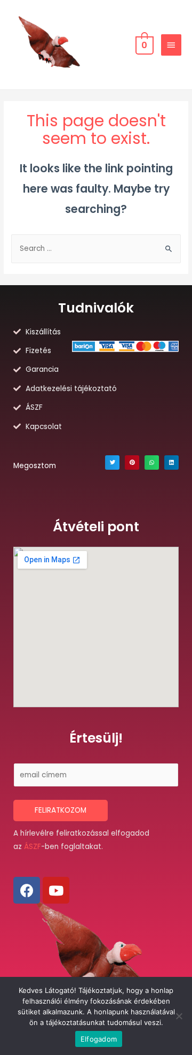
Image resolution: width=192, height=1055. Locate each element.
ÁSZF (32, 847)
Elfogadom (99, 1039)
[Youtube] (56, 890)
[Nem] (178, 1016)
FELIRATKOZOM (60, 810)
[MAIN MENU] (171, 45)
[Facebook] (26, 890)
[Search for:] (96, 248)
